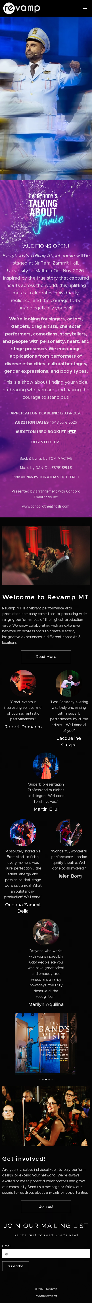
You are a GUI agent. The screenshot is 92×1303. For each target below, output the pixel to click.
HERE (71, 432)
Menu (85, 8)
